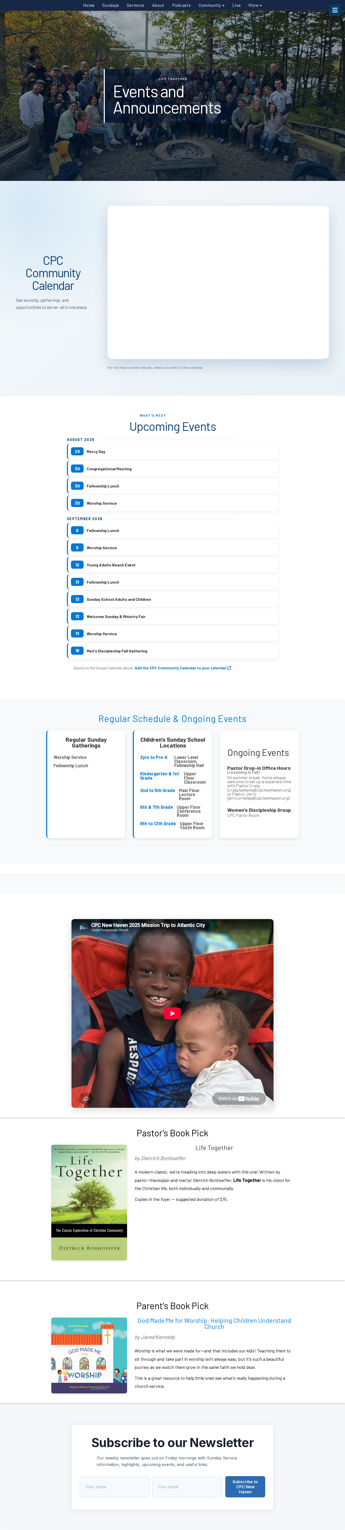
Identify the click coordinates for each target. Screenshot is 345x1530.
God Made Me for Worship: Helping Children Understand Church (214, 1323)
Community (210, 5)
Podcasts (181, 5)
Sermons (135, 5)
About (158, 5)
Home (88, 5)
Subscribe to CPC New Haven (245, 1486)
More (254, 5)
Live (236, 5)
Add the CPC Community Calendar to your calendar (181, 668)
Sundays (110, 5)
